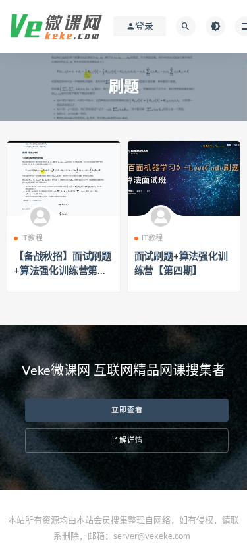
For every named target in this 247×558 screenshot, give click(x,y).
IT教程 (32, 238)
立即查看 (127, 410)
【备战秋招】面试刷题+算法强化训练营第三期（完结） (62, 271)
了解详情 (127, 440)
